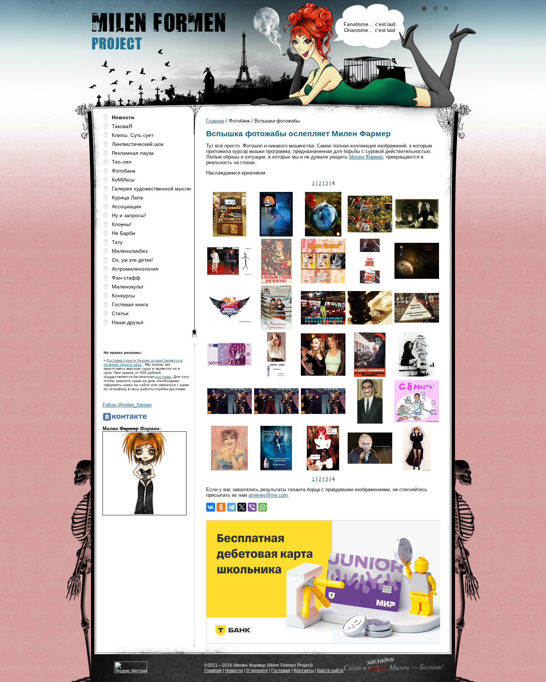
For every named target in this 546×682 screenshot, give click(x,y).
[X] (241, 507)
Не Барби (123, 233)
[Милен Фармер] (157, 52)
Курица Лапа (127, 197)
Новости (234, 670)
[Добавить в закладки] (392, 671)
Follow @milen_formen (127, 405)
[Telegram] (231, 507)
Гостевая (280, 670)
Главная (215, 121)
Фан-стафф (126, 278)
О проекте (257, 670)
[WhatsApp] (262, 507)
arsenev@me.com (268, 495)
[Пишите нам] (446, 9)
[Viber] (252, 507)
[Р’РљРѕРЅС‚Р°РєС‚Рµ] (210, 507)
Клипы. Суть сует (132, 135)
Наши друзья (127, 322)
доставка (163, 377)
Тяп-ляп (121, 162)
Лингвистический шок (137, 144)
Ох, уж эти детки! (132, 260)
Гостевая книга (130, 304)
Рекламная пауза (133, 153)
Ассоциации (126, 206)
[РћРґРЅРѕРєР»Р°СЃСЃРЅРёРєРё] (221, 507)
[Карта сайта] (436, 9)
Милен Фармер (366, 157)
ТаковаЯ (122, 126)
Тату (117, 242)
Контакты (304, 670)
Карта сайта (330, 670)
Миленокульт (127, 287)
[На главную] (424, 9)
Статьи (120, 313)
